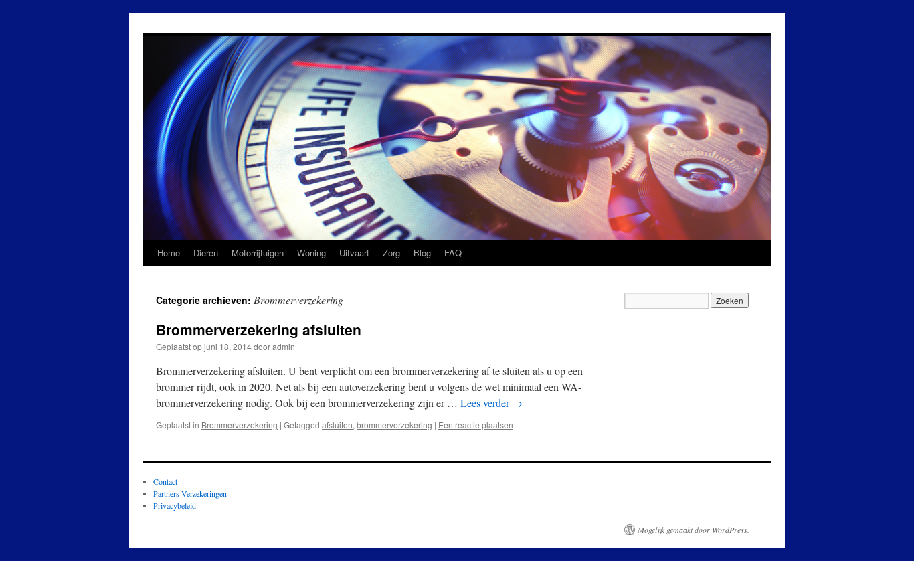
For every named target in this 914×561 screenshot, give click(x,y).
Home (168, 252)
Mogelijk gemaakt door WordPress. (693, 529)
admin (283, 346)
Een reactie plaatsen (475, 424)
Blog (422, 252)
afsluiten (337, 424)
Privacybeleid (174, 505)
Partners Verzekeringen (190, 493)
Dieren (205, 252)
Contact (165, 481)
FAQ (453, 252)
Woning (311, 252)
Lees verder (491, 403)
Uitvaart (354, 252)
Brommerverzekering (239, 424)
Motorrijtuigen (258, 252)
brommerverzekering (394, 424)
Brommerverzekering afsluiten (258, 329)
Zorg (391, 252)
